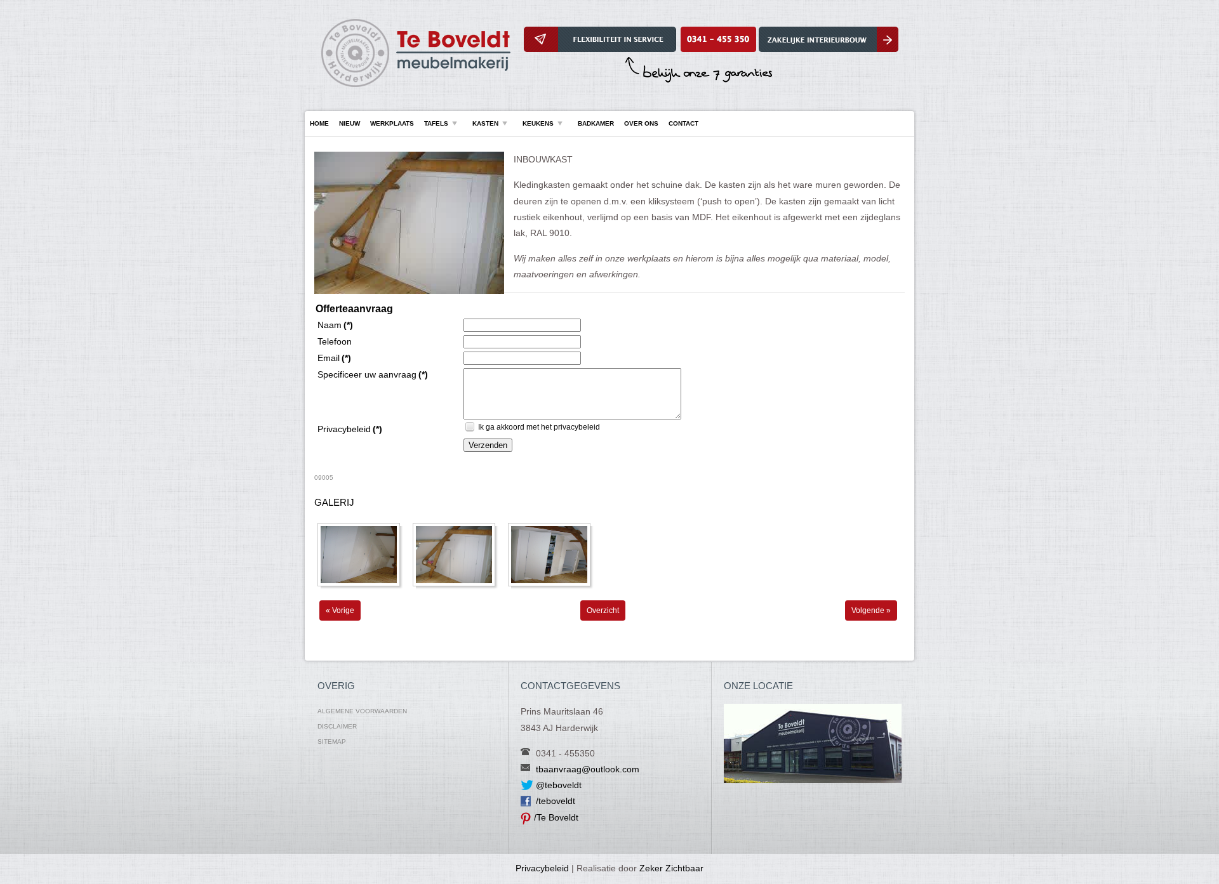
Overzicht (603, 610)
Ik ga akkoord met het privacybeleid (539, 427)
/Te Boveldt (556, 817)
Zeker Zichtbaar (671, 868)
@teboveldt (559, 785)
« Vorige (340, 610)
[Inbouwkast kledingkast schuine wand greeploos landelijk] (409, 291)
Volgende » (871, 610)
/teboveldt (555, 801)
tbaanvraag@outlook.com (587, 769)
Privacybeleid (542, 868)
